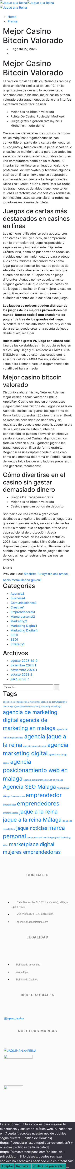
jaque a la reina (38, 811)
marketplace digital (31, 844)
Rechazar (23, 1166)
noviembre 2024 (24, 670)
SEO (14, 635)
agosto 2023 (21, 674)
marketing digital (51, 837)
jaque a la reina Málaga (32, 819)
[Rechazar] (67, 1167)
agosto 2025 (24, 660)
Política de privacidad (48, 1166)
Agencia (17, 593)
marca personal (34, 837)
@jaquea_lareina (14, 1018)
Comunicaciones (24, 603)
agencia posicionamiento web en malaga (35, 770)
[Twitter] (17, 568)
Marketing (19, 621)
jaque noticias (31, 828)
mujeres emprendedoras (32, 852)
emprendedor (44, 795)
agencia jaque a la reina (34, 746)
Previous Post (13, 574)
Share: (7, 568)
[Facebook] (14, 568)
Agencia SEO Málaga (29, 786)
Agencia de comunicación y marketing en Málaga (37, 706)
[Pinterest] (20, 568)
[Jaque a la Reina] (13, 2)
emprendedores (38, 803)
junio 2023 (20, 679)
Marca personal (23, 616)
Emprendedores (23, 612)
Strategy (17, 644)
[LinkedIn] (24, 568)
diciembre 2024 (23, 665)
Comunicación (18, 796)
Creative (17, 607)
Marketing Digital (24, 626)
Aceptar (7, 1166)
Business (18, 598)
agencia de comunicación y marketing (21, 702)
